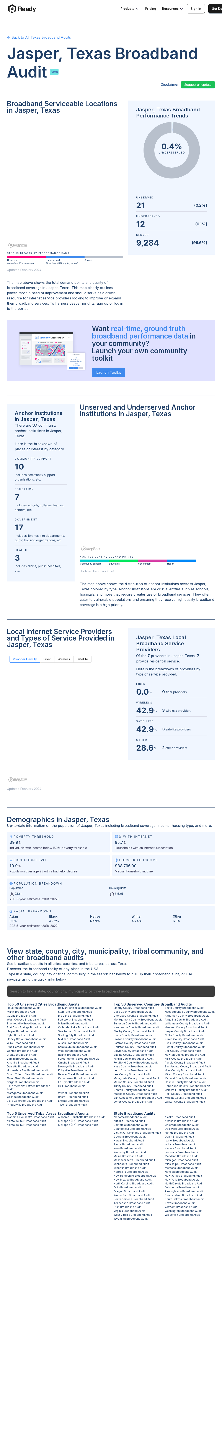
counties (70, 963)
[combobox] (111, 991)
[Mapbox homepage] (17, 245)
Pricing (150, 8)
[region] (65, 184)
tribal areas (95, 963)
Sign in (196, 8)
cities (57, 963)
